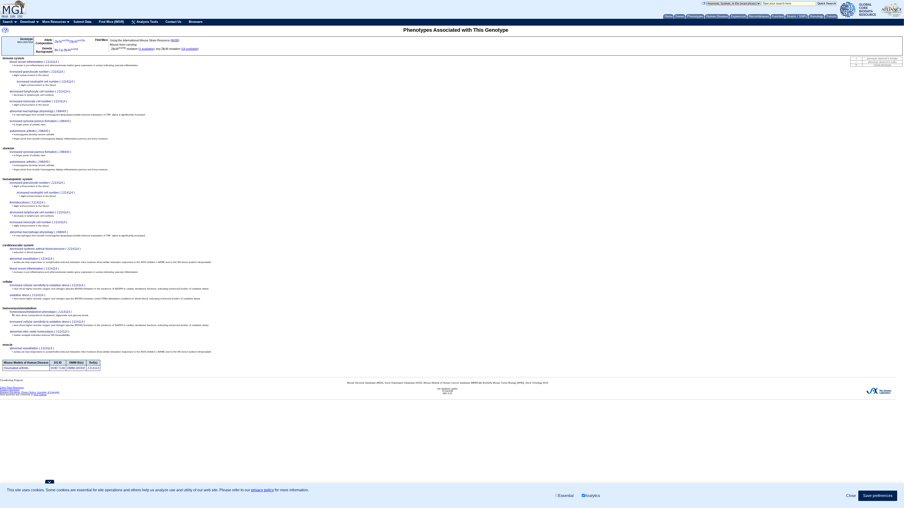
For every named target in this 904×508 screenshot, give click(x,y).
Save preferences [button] (877, 496)
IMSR (174, 40)
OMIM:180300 (76, 368)
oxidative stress (19, 295)
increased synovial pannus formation (33, 121)
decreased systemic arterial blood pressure (37, 248)
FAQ (20, 16)
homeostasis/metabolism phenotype (33, 312)
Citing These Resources (12, 387)
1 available (146, 49)
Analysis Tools (147, 22)
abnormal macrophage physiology (31, 111)
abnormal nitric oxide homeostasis (31, 331)
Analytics (592, 496)
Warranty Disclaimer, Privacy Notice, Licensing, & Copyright (29, 392)
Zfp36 (62, 41)
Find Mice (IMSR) (111, 22)
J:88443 (61, 111)
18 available (190, 49)
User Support (40, 394)
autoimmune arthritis (23, 131)
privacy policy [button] (262, 490)
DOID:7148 (58, 368)
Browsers (195, 22)
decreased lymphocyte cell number (32, 91)
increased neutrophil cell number (38, 81)
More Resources (54, 22)
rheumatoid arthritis (16, 368)
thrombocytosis (19, 202)
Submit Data (82, 22)
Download (27, 22)
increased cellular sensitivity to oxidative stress (39, 285)
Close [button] (851, 496)
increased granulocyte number (29, 71)
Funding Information (10, 390)
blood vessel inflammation (26, 62)
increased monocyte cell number (30, 101)
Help (12, 16)
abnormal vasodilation (24, 258)
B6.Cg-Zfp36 (66, 50)
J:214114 (51, 62)
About (4, 16)
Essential (566, 496)
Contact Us (173, 22)
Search (8, 22)
